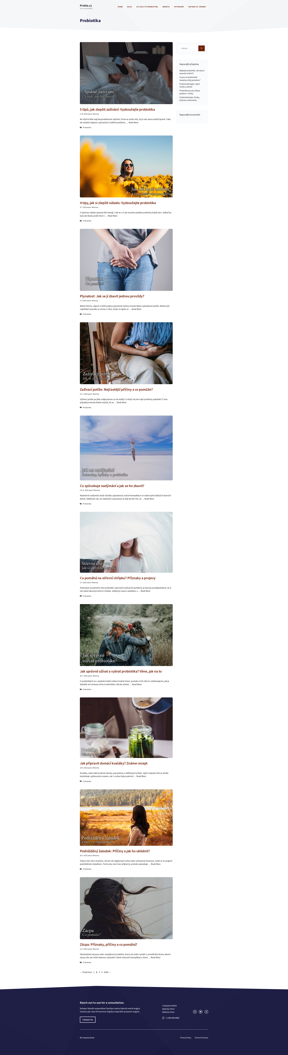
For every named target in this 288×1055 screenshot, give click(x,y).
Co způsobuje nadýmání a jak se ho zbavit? (112, 486)
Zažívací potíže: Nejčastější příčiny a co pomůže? (116, 389)
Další (107, 972)
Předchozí (86, 972)
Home (120, 7)
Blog (129, 7)
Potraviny (179, 7)
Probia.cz (86, 5)
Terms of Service (201, 1037)
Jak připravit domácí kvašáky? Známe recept (113, 763)
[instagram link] (195, 1011)
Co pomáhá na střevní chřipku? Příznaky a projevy (118, 578)
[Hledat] (201, 48)
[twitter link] (200, 1011)
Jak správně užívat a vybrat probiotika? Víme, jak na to (121, 671)
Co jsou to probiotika (147, 7)
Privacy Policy (185, 1037)
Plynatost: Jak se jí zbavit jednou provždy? (112, 296)
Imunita (166, 7)
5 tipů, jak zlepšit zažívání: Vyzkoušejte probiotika (117, 109)
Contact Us (87, 1019)
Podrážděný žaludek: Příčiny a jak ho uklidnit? (115, 851)
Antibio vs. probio (197, 7)
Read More (133, 122)
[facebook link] (206, 1011)
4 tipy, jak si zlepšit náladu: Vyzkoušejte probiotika (118, 203)
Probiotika (87, 127)
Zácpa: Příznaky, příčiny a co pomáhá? (108, 944)
